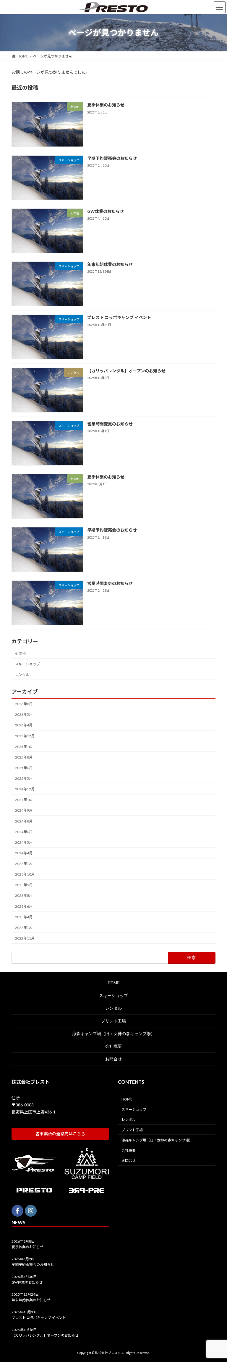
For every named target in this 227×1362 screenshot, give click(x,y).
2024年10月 (25, 799)
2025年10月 (25, 746)
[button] (60, 1133)
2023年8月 (24, 895)
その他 (20, 653)
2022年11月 (25, 938)
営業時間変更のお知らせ (110, 423)
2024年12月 (25, 789)
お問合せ (113, 1059)
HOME (114, 983)
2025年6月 (24, 768)
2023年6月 (24, 906)
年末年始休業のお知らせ (110, 264)
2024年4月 (24, 853)
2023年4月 (24, 917)
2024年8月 (24, 821)
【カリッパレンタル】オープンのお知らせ (126, 370)
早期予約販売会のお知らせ (112, 157)
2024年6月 (24, 832)
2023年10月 (25, 874)
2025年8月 (24, 757)
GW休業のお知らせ (105, 211)
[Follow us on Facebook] (17, 1211)
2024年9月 (24, 810)
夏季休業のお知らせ (105, 104)
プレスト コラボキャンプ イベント (119, 317)
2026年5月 (24, 714)
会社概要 (113, 1046)
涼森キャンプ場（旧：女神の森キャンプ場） (113, 1033)
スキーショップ (27, 664)
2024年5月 (24, 842)
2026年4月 (24, 725)
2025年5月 (24, 778)
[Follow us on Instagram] (31, 1211)
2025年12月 (25, 735)
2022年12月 (25, 927)
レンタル (22, 674)
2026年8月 (24, 704)
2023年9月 (24, 885)
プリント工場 (113, 1021)
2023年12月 (25, 863)
